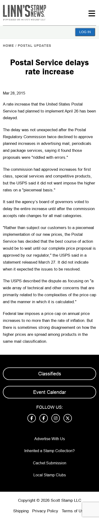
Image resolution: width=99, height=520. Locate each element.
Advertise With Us (49, 439)
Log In (85, 32)
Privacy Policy (45, 511)
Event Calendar (49, 392)
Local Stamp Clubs (49, 475)
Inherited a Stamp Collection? (49, 451)
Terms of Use (74, 511)
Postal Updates (34, 45)
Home (8, 45)
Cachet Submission (49, 463)
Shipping (21, 511)
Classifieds (49, 373)
